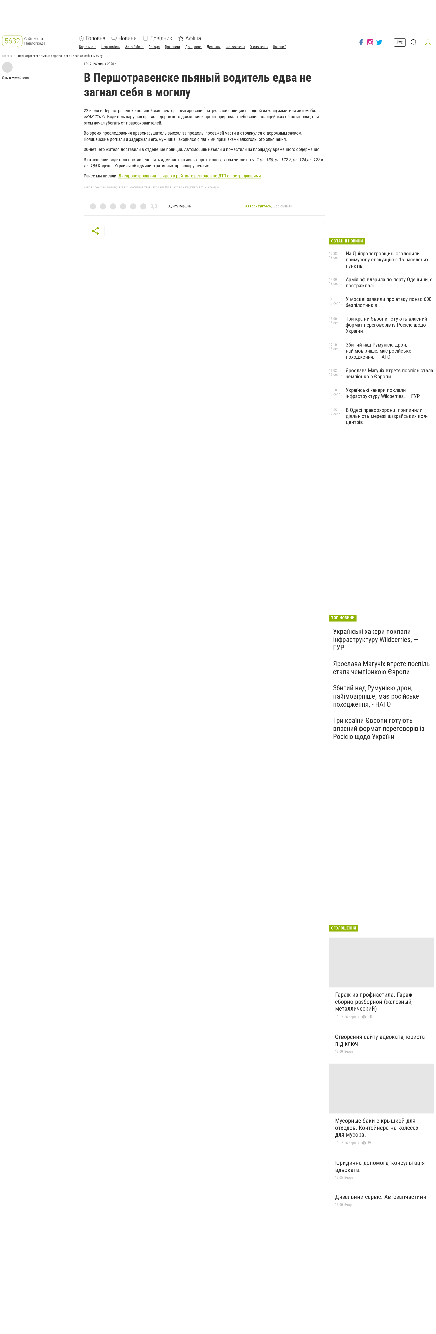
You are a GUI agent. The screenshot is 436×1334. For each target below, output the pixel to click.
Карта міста (87, 47)
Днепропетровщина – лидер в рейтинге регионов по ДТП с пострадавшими (189, 175)
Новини (128, 38)
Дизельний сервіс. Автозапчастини (380, 1196)
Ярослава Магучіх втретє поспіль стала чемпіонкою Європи (389, 373)
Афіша (193, 38)
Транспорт (172, 47)
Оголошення (259, 47)
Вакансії (279, 47)
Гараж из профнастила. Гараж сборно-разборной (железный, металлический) (374, 1001)
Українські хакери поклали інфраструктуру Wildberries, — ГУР (383, 393)
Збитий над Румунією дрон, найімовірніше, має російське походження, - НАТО (378, 351)
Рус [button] (400, 42)
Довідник (161, 38)
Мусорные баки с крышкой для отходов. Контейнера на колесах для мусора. (377, 1127)
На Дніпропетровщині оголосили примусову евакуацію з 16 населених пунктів (387, 260)
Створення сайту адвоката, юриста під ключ (380, 1040)
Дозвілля (214, 47)
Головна (95, 38)
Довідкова (193, 47)
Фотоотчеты (235, 47)
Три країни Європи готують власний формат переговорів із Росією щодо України (386, 325)
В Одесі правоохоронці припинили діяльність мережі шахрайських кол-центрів (387, 416)
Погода (154, 47)
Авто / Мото (134, 47)
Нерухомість (110, 47)
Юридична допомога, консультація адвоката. (380, 1166)
